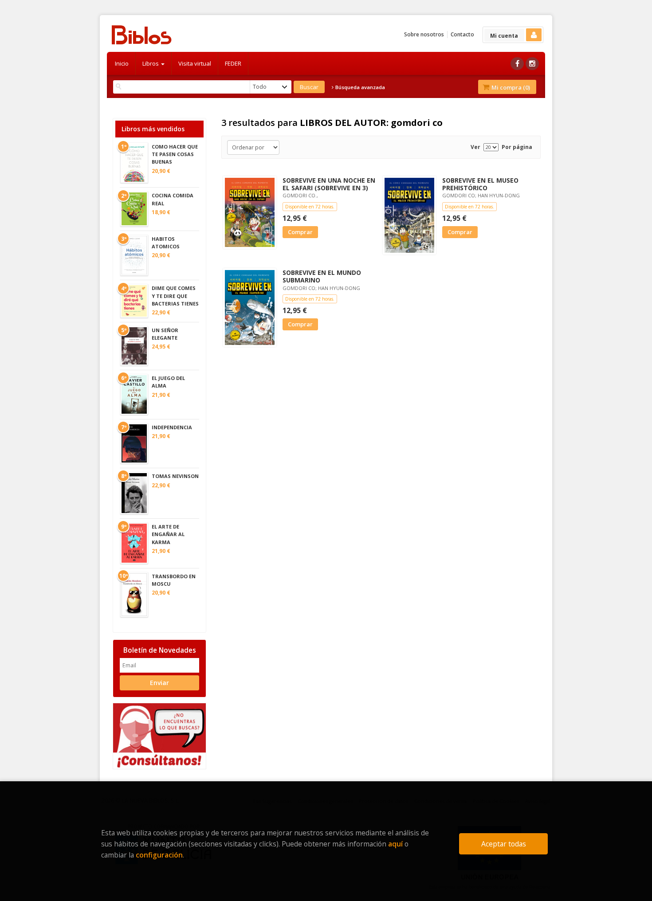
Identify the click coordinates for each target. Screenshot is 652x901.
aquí (395, 844)
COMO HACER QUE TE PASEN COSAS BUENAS (175, 154)
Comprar (300, 232)
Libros (151, 63)
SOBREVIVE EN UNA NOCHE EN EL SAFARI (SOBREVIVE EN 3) (329, 184)
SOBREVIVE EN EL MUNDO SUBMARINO (322, 276)
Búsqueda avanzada (359, 87)
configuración (159, 855)
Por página (517, 147)
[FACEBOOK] (517, 63)
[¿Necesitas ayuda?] (159, 735)
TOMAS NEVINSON (175, 476)
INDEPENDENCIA (172, 427)
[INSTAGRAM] (532, 63)
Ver (475, 147)
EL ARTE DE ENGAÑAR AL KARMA (168, 534)
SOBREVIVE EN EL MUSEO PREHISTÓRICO (480, 184)
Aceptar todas (503, 844)
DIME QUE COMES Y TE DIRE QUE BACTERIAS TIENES (175, 295)
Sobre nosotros (424, 34)
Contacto (462, 34)
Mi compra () (510, 87)
